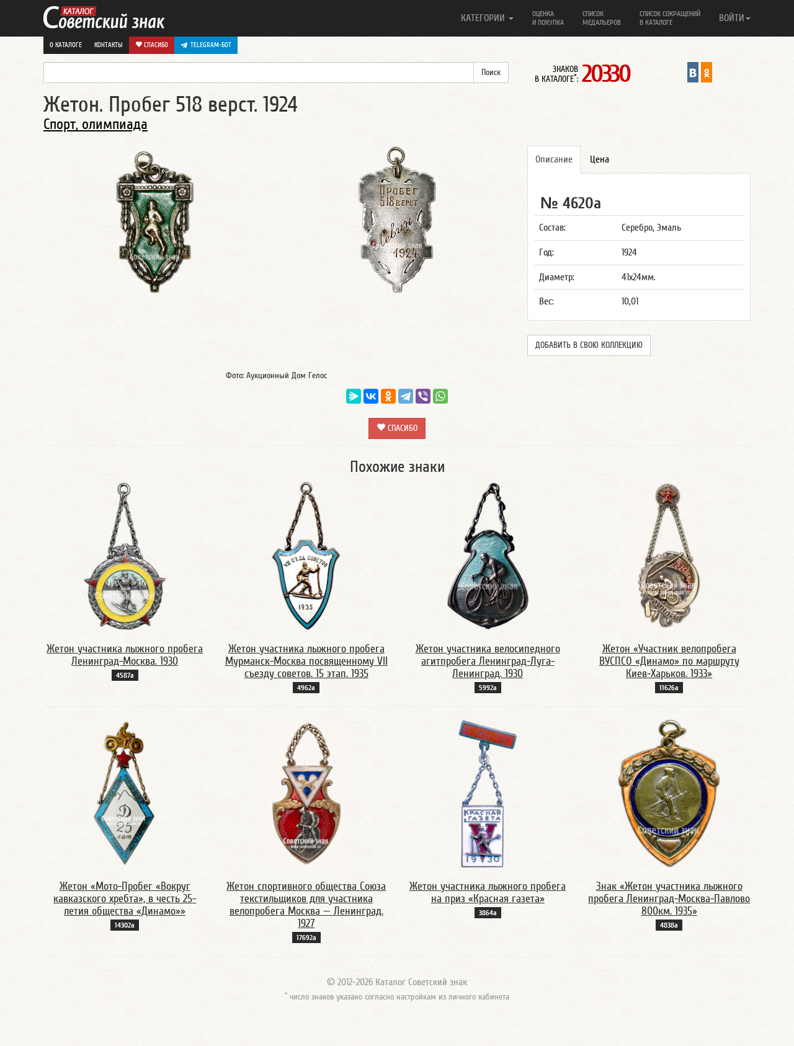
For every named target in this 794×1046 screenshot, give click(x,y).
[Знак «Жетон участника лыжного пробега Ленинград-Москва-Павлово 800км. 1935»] (669, 793)
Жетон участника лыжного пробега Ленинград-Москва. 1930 (125, 655)
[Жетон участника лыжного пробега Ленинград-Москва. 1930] (125, 555)
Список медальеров (601, 18)
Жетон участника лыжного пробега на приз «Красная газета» (487, 892)
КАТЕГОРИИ (484, 18)
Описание (554, 159)
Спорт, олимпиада (95, 124)
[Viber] (423, 396)
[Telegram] (405, 396)
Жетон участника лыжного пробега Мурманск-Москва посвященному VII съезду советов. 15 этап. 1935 (306, 661)
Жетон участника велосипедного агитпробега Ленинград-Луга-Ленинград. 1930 (488, 661)
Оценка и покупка (548, 18)
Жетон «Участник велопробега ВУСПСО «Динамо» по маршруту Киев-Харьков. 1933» (669, 661)
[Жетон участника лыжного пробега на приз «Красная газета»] (488, 793)
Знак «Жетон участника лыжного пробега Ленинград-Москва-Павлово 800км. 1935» (669, 899)
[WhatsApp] (440, 396)
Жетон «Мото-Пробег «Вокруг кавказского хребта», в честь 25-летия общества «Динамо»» (124, 899)
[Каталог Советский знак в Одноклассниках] (706, 72)
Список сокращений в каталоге (670, 18)
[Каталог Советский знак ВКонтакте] (692, 72)
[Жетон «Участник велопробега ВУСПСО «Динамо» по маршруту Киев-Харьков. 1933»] (669, 555)
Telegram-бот (210, 45)
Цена (599, 159)
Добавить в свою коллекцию (589, 345)
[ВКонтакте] (371, 396)
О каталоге (66, 45)
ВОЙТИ (731, 18)
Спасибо (155, 45)
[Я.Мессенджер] (353, 396)
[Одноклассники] (388, 396)
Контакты (108, 45)
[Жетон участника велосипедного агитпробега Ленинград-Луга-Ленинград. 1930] (488, 555)
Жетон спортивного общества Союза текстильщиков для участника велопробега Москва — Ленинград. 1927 (306, 904)
